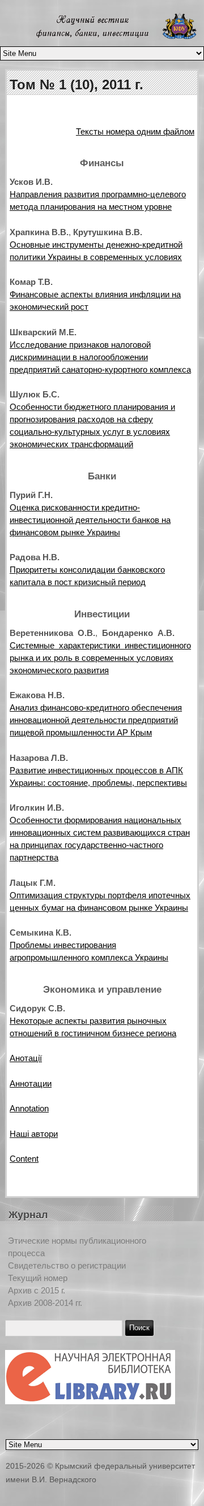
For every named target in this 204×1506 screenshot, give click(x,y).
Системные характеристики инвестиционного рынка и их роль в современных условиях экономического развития (100, 658)
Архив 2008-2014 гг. (45, 1303)
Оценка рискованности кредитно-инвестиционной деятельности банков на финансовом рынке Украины (90, 520)
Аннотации (31, 1083)
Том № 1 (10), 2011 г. (76, 84)
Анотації (26, 1058)
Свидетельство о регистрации (67, 1265)
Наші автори (34, 1134)
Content (24, 1158)
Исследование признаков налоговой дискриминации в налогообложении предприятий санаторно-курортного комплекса (100, 357)
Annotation (29, 1108)
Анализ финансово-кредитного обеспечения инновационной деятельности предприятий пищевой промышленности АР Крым (96, 720)
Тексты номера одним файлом (135, 131)
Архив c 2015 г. (36, 1290)
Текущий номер (37, 1278)
